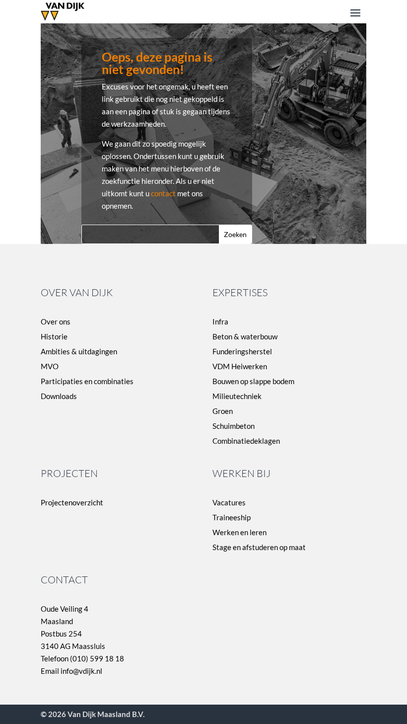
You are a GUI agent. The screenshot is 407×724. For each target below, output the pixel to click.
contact (163, 193)
